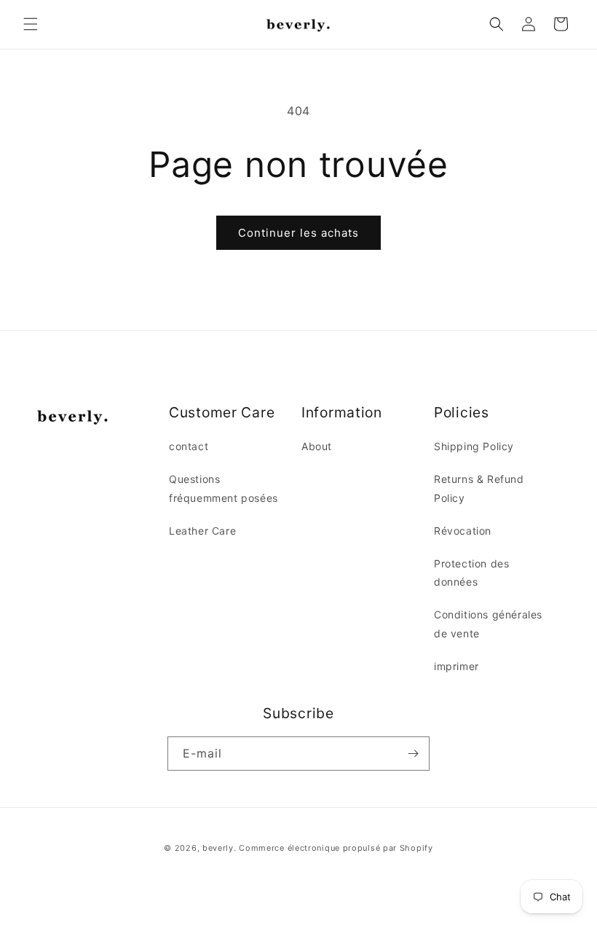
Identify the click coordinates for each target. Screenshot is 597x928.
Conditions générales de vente (488, 623)
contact (188, 446)
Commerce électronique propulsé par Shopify (335, 848)
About (316, 446)
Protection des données (471, 572)
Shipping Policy (474, 446)
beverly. (219, 848)
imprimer (456, 666)
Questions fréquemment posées (223, 488)
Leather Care (202, 530)
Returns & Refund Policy (479, 488)
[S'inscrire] (413, 753)
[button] (31, 24)
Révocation (462, 530)
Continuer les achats (298, 233)
